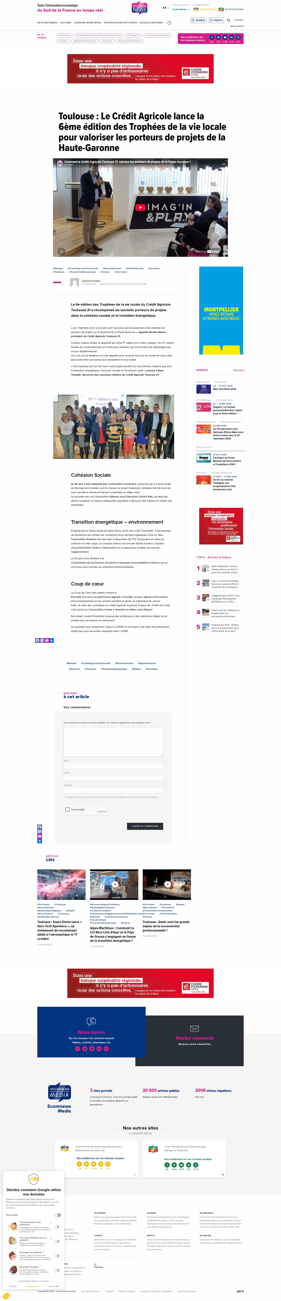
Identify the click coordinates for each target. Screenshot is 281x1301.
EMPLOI (151, 1236)
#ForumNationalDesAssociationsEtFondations (221, 451)
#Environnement (112, 268)
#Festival (201, 473)
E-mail (67, 773)
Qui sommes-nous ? (90, 1291)
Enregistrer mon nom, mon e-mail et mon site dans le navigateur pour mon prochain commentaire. (113, 797)
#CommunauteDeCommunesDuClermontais (99, 35)
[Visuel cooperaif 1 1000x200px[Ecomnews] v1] (140, 68)
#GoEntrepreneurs (231, 422)
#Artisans (107, 41)
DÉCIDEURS (205, 1236)
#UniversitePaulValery (129, 41)
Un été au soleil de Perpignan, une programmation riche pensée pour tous (224, 484)
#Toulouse (59, 272)
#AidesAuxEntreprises (84, 41)
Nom (66, 761)
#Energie (95, 917)
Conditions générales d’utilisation (156, 1291)
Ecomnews (180, 9)
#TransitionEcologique (157, 35)
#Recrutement (45, 914)
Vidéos (218, 20)
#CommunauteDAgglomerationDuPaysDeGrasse (116, 914)
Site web (68, 785)
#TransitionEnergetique (83, 272)
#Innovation (202, 382)
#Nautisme (220, 382)
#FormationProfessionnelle (158, 911)
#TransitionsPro (168, 914)
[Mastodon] (42, 641)
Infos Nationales (47, 23)
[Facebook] (37, 641)
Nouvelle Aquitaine (151, 23)
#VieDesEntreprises (48, 917)
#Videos (105, 272)
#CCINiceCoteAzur (100, 911)
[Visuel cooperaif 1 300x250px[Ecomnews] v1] (221, 526)
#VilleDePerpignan (222, 473)
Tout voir (238, 370)
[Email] (46, 641)
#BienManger (203, 400)
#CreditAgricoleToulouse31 (83, 268)
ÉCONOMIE (100, 1213)
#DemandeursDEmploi (49, 911)
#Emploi (70, 911)
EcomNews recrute (187, 1291)
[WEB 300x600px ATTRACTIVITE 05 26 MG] (221, 311)
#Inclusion (154, 268)
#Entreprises (150, 908)
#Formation (168, 908)
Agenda (200, 20)
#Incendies (65, 35)
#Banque (58, 268)
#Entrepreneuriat (206, 422)
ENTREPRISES (206, 1213)
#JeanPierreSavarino (116, 917)
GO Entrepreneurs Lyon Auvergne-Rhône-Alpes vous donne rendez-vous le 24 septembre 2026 (228, 433)
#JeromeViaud (98, 920)
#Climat (63, 41)
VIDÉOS (98, 1236)
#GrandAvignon (224, 400)
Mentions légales (127, 1291)
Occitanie (65, 23)
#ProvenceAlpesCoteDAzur (105, 905)
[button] (169, 22)
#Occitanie (121, 272)
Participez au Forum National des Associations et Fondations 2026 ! (227, 461)
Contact (109, 1291)
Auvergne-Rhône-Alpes (87, 23)
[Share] (51, 641)
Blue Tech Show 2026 (224, 389)
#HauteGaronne (134, 268)
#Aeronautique (45, 908)
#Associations (204, 447)
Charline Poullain (91, 281)
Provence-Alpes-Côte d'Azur (120, 23)
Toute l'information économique (70, 8)
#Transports (133, 35)
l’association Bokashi (83, 539)
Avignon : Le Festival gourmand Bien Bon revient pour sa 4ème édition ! (227, 410)
